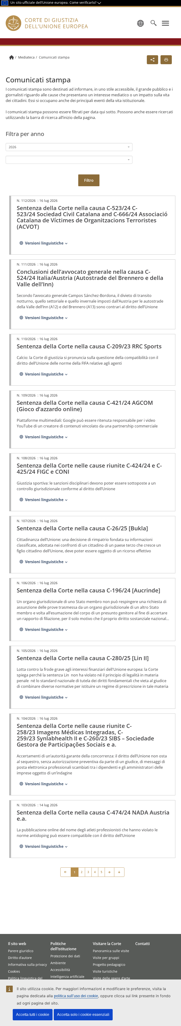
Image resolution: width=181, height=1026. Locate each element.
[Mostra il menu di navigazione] (165, 23)
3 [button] (88, 872)
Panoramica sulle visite (111, 951)
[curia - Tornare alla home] (48, 28)
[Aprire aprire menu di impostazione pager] (119, 872)
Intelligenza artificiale (67, 976)
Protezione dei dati (65, 956)
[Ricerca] (153, 23)
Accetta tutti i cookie (32, 1015)
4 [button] (95, 872)
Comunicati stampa (54, 57)
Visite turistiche (105, 971)
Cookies (14, 971)
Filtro (89, 180)
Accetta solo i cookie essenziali (83, 1015)
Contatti (142, 943)
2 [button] (81, 872)
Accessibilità (60, 969)
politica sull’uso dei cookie (76, 996)
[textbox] (68, 159)
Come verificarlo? (83, 2)
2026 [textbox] (12, 147)
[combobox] (69, 147)
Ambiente (58, 963)
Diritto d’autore (20, 957)
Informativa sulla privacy (27, 964)
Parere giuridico (20, 951)
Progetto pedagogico (109, 964)
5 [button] (101, 872)
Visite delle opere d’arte (111, 978)
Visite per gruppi (106, 957)
